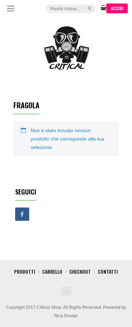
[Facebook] (22, 214)
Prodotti (24, 271)
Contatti (108, 271)
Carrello (52, 271)
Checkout (80, 271)
